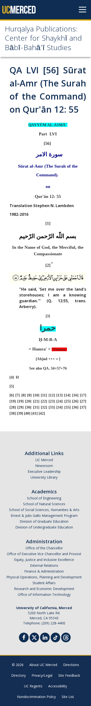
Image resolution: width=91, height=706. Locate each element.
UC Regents (33, 686)
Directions (71, 664)
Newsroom (44, 465)
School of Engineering (44, 498)
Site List (68, 696)
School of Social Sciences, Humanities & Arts (44, 509)
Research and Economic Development (44, 588)
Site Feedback (69, 675)
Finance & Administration (44, 571)
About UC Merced (43, 664)
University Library (44, 477)
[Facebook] (23, 638)
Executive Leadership (44, 471)
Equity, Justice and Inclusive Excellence (44, 559)
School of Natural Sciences (44, 504)
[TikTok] (55, 637)
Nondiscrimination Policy (36, 696)
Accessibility (57, 686)
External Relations (44, 565)
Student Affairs (44, 583)
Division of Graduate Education (44, 521)
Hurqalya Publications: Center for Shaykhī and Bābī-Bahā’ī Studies (43, 39)
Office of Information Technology (44, 594)
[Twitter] (34, 637)
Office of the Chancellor (44, 548)
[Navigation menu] (82, 9)
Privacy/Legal (42, 675)
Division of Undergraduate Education (44, 527)
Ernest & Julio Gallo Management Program (44, 515)
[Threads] (66, 637)
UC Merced (44, 460)
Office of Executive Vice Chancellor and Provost (44, 553)
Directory (18, 675)
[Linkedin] (44, 638)
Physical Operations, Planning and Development (44, 577)
